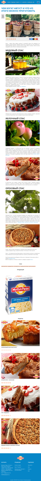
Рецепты (17, 2)
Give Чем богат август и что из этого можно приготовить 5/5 (15, 39)
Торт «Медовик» (5, 412)
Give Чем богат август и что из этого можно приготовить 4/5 (13, 39)
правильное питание (24, 266)
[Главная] (3, 2)
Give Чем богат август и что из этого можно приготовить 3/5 (11, 39)
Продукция (13, 2)
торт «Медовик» (23, 86)
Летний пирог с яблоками (7, 380)
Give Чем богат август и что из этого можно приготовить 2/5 (9, 39)
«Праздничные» (12, 258)
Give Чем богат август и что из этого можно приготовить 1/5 (7, 39)
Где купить (24, 2)
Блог (21, 2)
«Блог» (31, 259)
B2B (33, 2)
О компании (29, 2)
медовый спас (11, 266)
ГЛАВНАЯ (9, 2)
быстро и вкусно (32, 266)
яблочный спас (4, 266)
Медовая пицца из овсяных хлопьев (10, 445)
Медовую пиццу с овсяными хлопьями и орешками (28, 222)
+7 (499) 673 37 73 (7, 473)
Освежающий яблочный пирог (9, 347)
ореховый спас (17, 266)
